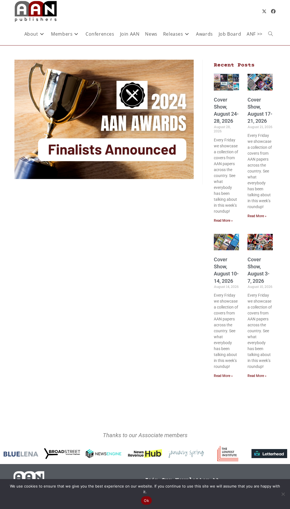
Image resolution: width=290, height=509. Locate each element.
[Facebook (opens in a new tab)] (273, 11)
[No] (283, 494)
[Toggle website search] (270, 34)
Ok (146, 500)
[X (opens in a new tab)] (264, 11)
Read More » (223, 221)
